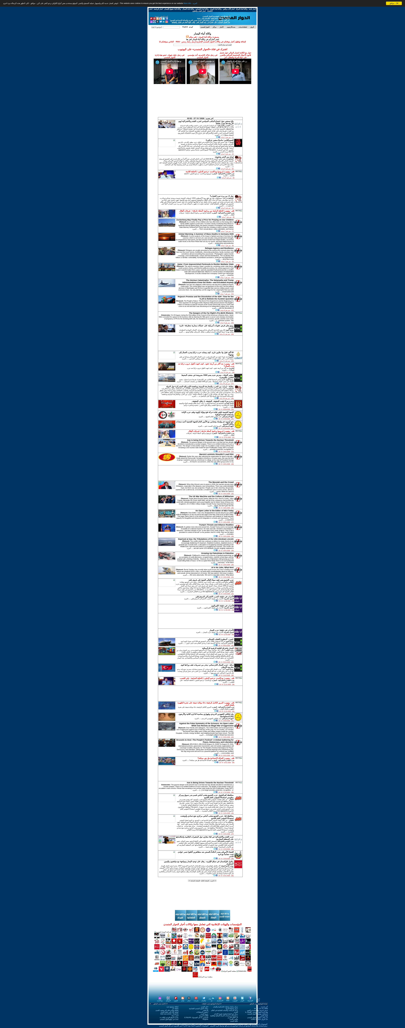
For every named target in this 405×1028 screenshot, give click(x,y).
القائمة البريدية (203, 1016)
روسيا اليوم (230, 330)
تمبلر (188, 1000)
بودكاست (160, 1000)
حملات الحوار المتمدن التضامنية (198, 1008)
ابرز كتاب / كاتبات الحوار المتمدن (257, 1017)
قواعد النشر (264, 1016)
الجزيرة (231, 357)
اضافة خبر (175, 1008)
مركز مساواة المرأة (232, 1008)
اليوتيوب (234, 1000)
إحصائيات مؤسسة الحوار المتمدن (257, 1014)
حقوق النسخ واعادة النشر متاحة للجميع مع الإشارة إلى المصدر (189, 1024)
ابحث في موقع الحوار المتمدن (169, 1019)
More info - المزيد (190, 3)
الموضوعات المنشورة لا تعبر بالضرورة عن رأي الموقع (251, 1024)
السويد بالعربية (229, 599)
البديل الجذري (229, 403)
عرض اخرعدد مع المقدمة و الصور (257, 1010)
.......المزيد (218, 135)
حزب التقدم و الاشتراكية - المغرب (223, 174)
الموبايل (168, 1000)
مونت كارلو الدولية (227, 866)
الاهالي (231, 582)
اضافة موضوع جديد (172, 1007)
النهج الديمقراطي (228, 416)
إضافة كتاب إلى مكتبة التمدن (169, 1012)
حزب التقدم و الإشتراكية (226, 126)
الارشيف (205, 1010)
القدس (231, 856)
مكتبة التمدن (234, 1021)
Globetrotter (165, 315)
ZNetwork (182, 222)
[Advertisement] (202, 102)
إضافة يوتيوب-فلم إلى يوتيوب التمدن (167, 1010)
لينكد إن (210, 999)
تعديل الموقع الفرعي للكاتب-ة (169, 1017)
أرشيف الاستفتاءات (202, 1012)
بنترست (196, 1000)
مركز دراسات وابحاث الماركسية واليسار (225, 1007)
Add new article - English (169, 1014)
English (205, 1019)
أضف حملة (174, 1016)
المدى (232, 142)
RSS (227, 1000)
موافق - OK (393, 3)
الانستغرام (220, 1000)
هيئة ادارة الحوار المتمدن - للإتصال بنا (256, 1012)
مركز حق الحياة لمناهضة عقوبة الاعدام (226, 1014)
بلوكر (182, 1000)
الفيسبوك (250, 1000)
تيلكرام (204, 1000)
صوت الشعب (229, 650)
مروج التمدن (204, 1014)
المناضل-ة (230, 159)
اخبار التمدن (204, 1007)
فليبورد (176, 1000)
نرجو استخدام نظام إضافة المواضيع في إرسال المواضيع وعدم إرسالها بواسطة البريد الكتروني (238, 1026)
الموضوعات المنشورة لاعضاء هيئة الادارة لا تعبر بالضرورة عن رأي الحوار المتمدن (183, 1026)
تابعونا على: (258, 999)
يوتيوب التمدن (234, 1019)
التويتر (242, 1000)
